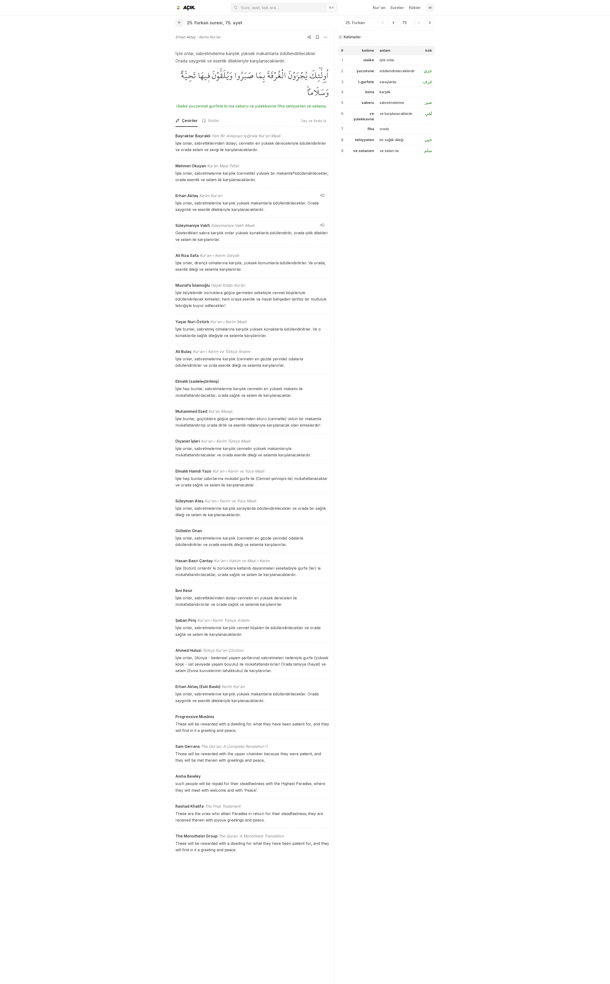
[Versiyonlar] (322, 195)
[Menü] (430, 7)
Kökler (415, 8)
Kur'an (379, 8)
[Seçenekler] (325, 37)
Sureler (397, 8)
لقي (428, 113)
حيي (428, 139)
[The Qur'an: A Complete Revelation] (266, 746)
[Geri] (179, 23)
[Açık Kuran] (185, 7)
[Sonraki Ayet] (430, 22)
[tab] (186, 121)
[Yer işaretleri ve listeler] (317, 37)
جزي (428, 70)
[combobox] (346, 22)
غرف (427, 81)
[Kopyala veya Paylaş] (309, 37)
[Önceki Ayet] (393, 22)
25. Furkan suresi (205, 22)
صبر (428, 102)
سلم (428, 150)
